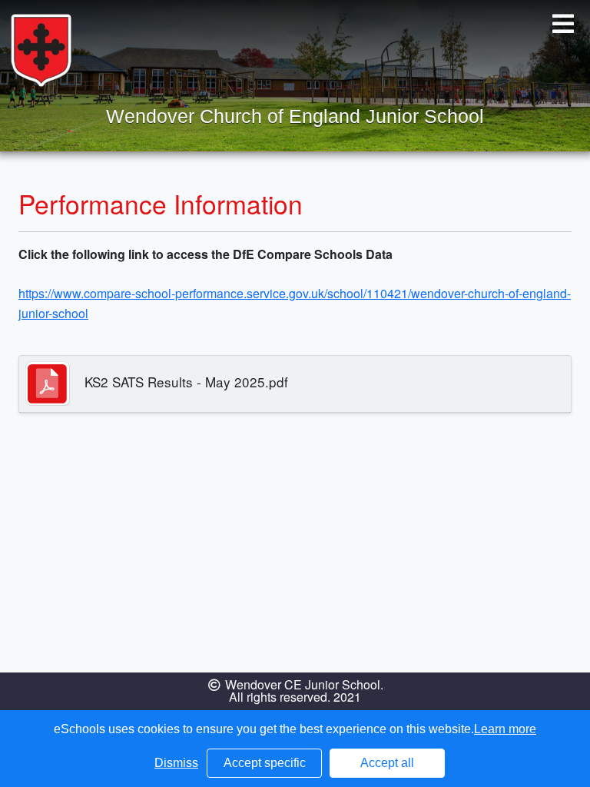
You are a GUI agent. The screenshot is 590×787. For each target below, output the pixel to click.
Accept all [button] (387, 762)
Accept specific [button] (265, 762)
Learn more (505, 729)
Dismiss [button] (176, 762)
